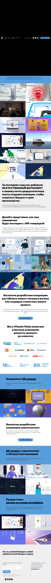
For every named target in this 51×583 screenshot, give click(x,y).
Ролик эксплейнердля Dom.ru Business (38, 472)
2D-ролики (13, 450)
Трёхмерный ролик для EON (13, 396)
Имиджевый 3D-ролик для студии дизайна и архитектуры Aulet (12, 110)
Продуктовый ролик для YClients (38, 522)
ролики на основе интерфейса (24, 502)
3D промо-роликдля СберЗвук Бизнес (38, 125)
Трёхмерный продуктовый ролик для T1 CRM (38, 156)
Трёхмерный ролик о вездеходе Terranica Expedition (38, 142)
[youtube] (33, 38)
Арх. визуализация (12, 38)
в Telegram (33, 564)
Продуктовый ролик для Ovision (13, 471)
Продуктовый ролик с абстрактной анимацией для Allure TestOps (13, 487)
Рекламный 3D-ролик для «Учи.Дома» (38, 396)
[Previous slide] (3, 245)
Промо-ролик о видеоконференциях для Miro (12, 142)
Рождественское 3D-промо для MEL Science (38, 411)
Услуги (5, 38)
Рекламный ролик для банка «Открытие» (38, 110)
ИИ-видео (18, 37)
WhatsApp (38, 564)
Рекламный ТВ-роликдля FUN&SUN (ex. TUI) (13, 411)
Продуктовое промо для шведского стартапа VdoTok (12, 172)
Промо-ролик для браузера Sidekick (38, 538)
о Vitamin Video (6, 37)
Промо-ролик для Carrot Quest (12, 538)
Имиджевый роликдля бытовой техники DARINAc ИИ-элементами (12, 93)
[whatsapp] (38, 38)
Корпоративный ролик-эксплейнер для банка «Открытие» (38, 487)
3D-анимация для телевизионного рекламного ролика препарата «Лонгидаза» (38, 93)
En (17, 38)
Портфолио (13, 37)
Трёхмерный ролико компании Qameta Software (12, 126)
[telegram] (35, 38)
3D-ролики (29, 378)
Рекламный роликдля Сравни (13, 156)
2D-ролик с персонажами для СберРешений (38, 171)
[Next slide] (47, 245)
